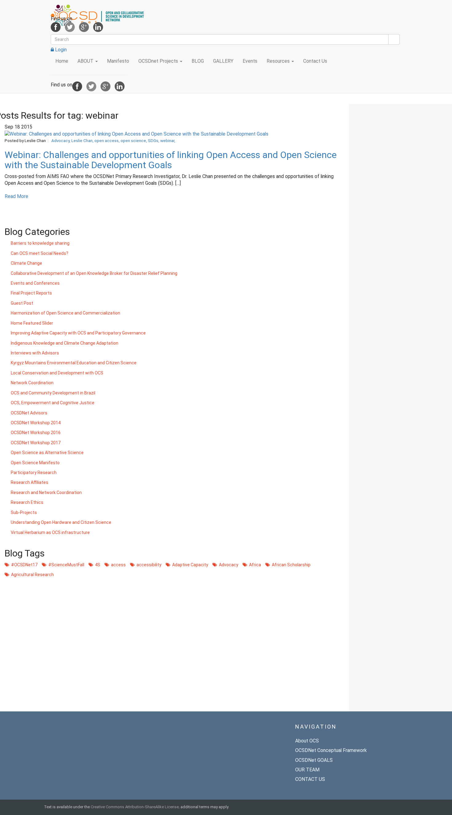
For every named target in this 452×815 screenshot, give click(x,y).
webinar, (167, 140)
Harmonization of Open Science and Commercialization (65, 313)
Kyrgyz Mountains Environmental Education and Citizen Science (74, 362)
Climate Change (26, 263)
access (117, 564)
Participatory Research (34, 472)
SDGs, (154, 140)
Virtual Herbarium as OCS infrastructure (50, 532)
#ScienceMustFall (65, 564)
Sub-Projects (24, 512)
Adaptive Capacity (189, 564)
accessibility (148, 564)
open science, (134, 140)
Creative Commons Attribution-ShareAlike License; (135, 807)
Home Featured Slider (32, 323)
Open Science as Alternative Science (47, 452)
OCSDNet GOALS (314, 760)
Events (250, 61)
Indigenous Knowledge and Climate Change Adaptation (64, 343)
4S (96, 564)
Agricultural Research (31, 574)
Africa (254, 564)
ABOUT (86, 61)
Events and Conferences (35, 283)
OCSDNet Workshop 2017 (36, 442)
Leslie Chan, (82, 140)
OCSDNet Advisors (29, 412)
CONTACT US (310, 779)
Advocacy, (61, 140)
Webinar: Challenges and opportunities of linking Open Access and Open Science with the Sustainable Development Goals (171, 159)
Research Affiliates (29, 482)
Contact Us (315, 61)
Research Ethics (27, 502)
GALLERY (223, 61)
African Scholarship (290, 564)
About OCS (307, 741)
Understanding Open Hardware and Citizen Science (61, 522)
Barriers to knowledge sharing (40, 243)
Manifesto (118, 61)
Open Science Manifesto (35, 462)
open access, (107, 140)
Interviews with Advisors (35, 352)
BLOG (198, 61)
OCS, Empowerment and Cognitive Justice (52, 402)
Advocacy (227, 564)
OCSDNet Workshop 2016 (36, 432)
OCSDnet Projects (158, 61)
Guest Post (22, 303)
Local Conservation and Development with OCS (57, 372)
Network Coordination (32, 382)
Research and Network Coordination (46, 492)
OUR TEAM (307, 770)
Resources (279, 61)
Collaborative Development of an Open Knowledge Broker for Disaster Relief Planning (94, 273)
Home (61, 61)
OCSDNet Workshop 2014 (36, 422)
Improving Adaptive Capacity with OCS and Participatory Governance (78, 332)
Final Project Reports (31, 293)
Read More (16, 196)
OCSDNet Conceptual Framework (331, 750)
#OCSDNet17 (23, 564)
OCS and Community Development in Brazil (53, 392)
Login (60, 50)
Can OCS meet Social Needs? (39, 253)
